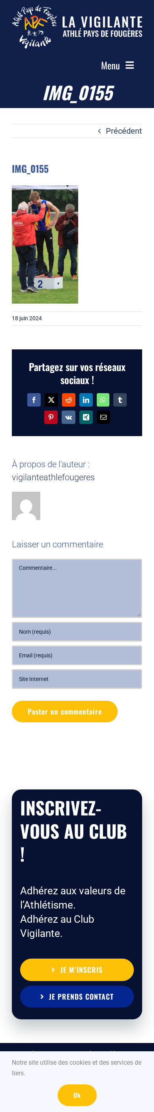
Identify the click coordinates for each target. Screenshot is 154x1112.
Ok (77, 1095)
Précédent (124, 131)
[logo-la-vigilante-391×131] (77, 8)
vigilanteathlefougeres (53, 477)
